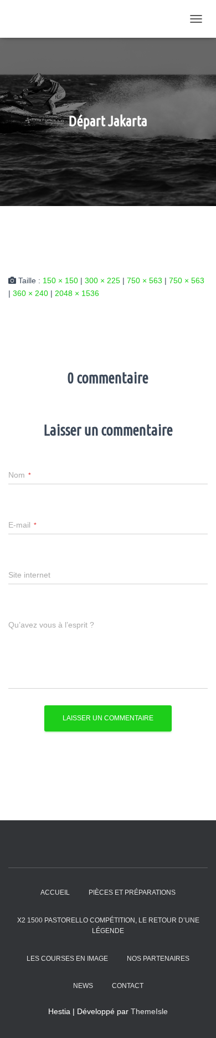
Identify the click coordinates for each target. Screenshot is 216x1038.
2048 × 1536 (77, 293)
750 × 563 (144, 280)
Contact (127, 986)
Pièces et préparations (132, 892)
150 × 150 (60, 280)
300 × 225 (102, 280)
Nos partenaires (158, 958)
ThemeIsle (149, 1011)
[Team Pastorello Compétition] (77, 19)
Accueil (55, 892)
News (83, 986)
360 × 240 (30, 293)
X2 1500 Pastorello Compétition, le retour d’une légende (108, 925)
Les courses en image (67, 958)
